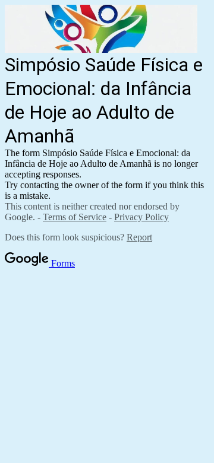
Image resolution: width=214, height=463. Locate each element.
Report (139, 237)
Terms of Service (74, 217)
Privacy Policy (141, 217)
